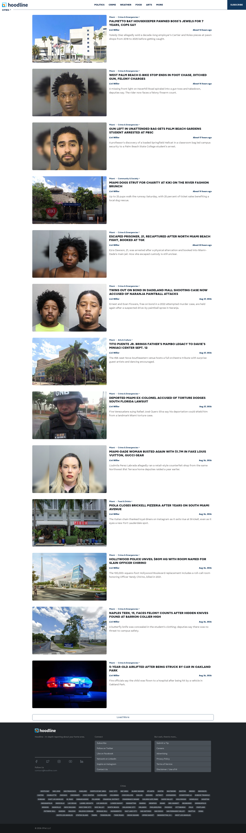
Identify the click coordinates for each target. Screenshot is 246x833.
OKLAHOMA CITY (128, 807)
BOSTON (182, 791)
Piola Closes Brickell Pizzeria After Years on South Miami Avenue (159, 507)
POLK (191, 807)
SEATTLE (191, 811)
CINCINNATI (74, 795)
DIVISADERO (171, 795)
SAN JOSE (56, 791)
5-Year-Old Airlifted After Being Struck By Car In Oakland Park (160, 668)
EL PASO (70, 799)
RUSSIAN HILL (102, 811)
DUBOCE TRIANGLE (202, 795)
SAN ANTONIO (145, 811)
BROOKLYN (202, 791)
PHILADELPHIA (155, 807)
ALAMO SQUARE (138, 791)
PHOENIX (168, 807)
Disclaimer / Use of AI (167, 770)
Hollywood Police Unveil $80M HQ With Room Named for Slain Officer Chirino (157, 561)
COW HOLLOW (127, 795)
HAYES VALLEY (167, 799)
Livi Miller (114, 30)
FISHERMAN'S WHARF (131, 799)
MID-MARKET (173, 803)
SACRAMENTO (116, 811)
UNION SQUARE (133, 815)
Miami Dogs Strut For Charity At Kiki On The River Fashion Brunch (159, 184)
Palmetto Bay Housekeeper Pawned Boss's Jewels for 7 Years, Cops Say (156, 23)
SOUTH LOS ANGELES (65, 815)
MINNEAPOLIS (200, 803)
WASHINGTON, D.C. (164, 815)
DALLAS (139, 795)
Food (138, 4)
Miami (112, 17)
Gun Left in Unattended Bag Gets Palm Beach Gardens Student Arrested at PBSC (155, 130)
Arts (149, 4)
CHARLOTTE (51, 795)
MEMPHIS (153, 803)
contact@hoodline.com (46, 771)
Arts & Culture (124, 340)
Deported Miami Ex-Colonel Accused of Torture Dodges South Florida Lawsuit (157, 399)
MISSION (45, 807)
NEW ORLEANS (69, 807)
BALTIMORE (171, 791)
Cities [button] (5, 10)
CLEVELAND (102, 795)
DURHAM (41, 799)
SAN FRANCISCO (70, 791)
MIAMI (162, 803)
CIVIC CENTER (88, 795)
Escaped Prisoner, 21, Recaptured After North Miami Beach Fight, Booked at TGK (159, 238)
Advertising (162, 754)
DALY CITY (113, 791)
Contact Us (102, 770)
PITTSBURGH (180, 807)
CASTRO (40, 795)
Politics (99, 4)
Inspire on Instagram (106, 764)
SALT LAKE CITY (131, 811)
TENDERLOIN (105, 815)
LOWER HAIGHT (117, 803)
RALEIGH (72, 811)
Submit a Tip (163, 743)
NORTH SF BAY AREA (98, 791)
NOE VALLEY (99, 807)
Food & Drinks (124, 501)
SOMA (201, 811)
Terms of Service (164, 764)
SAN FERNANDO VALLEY (176, 811)
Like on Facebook (105, 754)
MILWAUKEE (187, 803)
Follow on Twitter (105, 748)
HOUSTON (205, 799)
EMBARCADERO (82, 799)
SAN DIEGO (159, 811)
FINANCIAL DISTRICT (111, 799)
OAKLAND (83, 791)
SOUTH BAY (45, 791)
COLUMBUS (114, 795)
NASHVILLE (56, 807)
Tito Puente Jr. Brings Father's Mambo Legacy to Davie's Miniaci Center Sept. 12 (157, 346)
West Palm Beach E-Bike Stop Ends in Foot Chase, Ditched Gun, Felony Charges (158, 77)
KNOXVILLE (60, 803)
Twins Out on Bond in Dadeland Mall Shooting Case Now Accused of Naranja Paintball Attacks (158, 292)
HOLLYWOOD (181, 799)
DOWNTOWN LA (185, 795)
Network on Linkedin (106, 759)
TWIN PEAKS (119, 815)
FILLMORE (96, 799)
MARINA (142, 803)
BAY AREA (124, 791)
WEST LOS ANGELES (183, 815)
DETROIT (159, 795)
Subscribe (236, 4)
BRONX (192, 791)
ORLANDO (142, 807)
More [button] (159, 4)
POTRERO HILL (49, 811)
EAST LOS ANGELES (55, 799)
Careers (160, 748)
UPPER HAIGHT (148, 815)
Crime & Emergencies (128, 17)
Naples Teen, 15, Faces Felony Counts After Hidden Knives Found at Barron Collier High (158, 614)
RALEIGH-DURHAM (86, 811)
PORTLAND (201, 807)
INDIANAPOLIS (46, 803)
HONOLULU (193, 799)
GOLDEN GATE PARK (150, 799)
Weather (125, 4)
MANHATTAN (131, 803)
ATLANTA (150, 791)
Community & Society (128, 178)
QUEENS (62, 811)
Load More (123, 717)
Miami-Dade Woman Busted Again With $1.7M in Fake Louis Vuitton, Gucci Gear (157, 453)
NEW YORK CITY (85, 807)
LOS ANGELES (101, 803)
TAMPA (94, 815)
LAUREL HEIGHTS (86, 803)
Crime (112, 4)
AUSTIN (160, 791)
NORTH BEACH (113, 807)
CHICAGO (63, 795)
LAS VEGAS (72, 803)
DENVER (149, 795)
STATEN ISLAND (82, 815)
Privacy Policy (163, 759)
